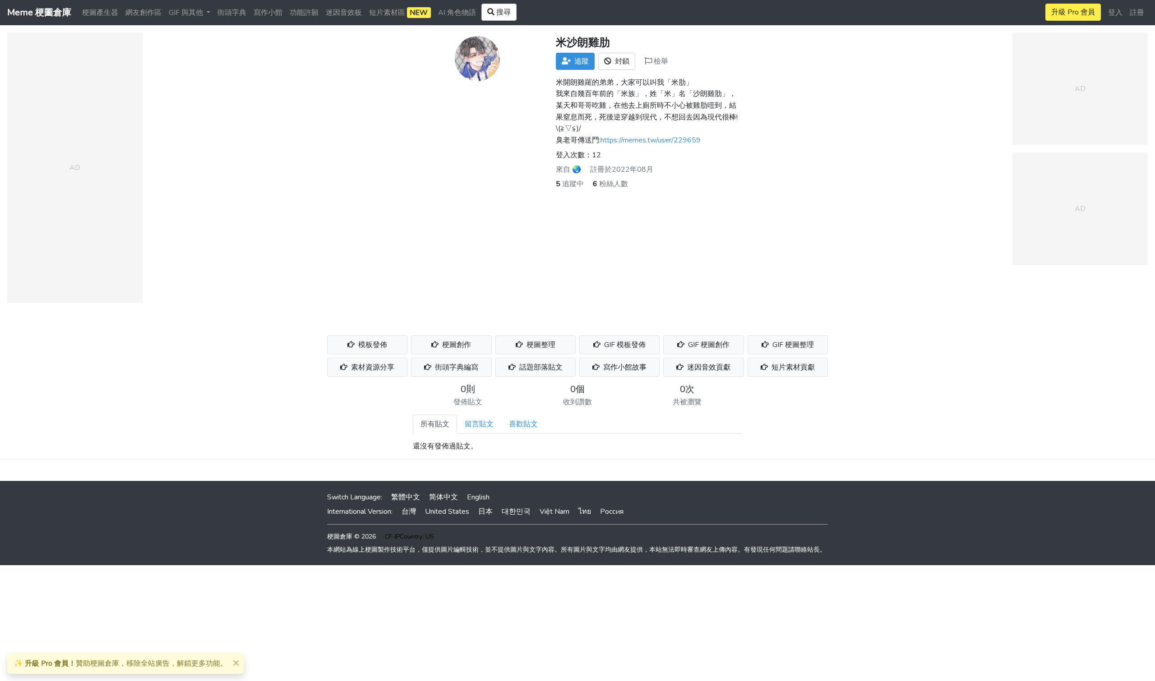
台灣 (409, 511)
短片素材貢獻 (792, 367)
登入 (1115, 13)
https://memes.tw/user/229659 (651, 140)
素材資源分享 (371, 367)
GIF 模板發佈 (624, 345)
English (478, 497)
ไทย (584, 511)
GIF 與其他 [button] (187, 13)
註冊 (1137, 13)
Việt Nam (554, 511)
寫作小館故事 (624, 367)
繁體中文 (405, 497)
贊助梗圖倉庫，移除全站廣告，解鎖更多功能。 (120, 663)
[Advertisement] (577, 257)
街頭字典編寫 (455, 367)
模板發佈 (371, 345)
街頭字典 (231, 13)
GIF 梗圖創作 (708, 345)
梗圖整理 (540, 345)
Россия (612, 511)
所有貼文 (434, 424)
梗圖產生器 (100, 13)
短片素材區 (398, 13)
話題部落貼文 (540, 367)
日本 (485, 511)
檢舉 (660, 61)
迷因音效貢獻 (707, 367)
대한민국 (516, 511)
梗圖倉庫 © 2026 (351, 536)
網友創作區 (143, 13)
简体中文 (443, 497)
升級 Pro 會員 (1073, 12)
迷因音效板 (344, 13)
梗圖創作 (455, 345)
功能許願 (304, 13)
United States (447, 511)
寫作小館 (268, 13)
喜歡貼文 (523, 424)
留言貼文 (479, 424)
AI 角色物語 (457, 13)
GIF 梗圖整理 (792, 345)
